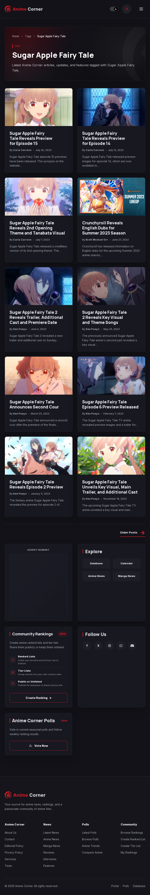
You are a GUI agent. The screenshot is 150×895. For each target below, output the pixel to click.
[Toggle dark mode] (114, 9)
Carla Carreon (22, 150)
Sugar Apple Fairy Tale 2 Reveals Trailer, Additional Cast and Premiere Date (36, 317)
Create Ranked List (133, 839)
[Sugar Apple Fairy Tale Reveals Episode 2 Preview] (38, 456)
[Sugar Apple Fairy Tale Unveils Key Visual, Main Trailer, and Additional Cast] (111, 456)
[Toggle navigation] (141, 9)
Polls (126, 886)
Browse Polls (90, 839)
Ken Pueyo (20, 329)
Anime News (96, 576)
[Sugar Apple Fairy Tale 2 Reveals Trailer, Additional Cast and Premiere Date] (38, 286)
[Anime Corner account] (126, 8)
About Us (10, 832)
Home (15, 36)
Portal (115, 886)
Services (10, 859)
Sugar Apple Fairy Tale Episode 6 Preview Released (110, 404)
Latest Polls (89, 832)
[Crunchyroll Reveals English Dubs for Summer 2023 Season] (111, 197)
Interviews (49, 859)
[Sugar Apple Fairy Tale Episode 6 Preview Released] (111, 376)
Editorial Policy (14, 845)
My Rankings (129, 852)
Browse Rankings (132, 832)
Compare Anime (92, 852)
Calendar (127, 563)
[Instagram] (109, 645)
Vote (64, 720)
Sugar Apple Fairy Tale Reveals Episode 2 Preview (36, 484)
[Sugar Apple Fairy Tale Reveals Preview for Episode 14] (111, 107)
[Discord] (132, 645)
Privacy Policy (14, 852)
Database (96, 563)
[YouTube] (121, 645)
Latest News (51, 832)
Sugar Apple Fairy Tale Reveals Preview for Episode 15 (31, 138)
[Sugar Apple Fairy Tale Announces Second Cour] (38, 376)
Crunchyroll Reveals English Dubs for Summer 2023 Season (104, 227)
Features (48, 865)
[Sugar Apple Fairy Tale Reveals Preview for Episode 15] (38, 107)
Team (8, 865)
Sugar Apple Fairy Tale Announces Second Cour (34, 404)
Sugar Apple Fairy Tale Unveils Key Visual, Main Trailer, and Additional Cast (110, 487)
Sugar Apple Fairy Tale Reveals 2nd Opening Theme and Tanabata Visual (37, 227)
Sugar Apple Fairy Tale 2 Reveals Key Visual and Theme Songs (104, 317)
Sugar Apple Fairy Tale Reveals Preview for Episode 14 (103, 138)
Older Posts (132, 533)
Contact (10, 839)
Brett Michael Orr (97, 239)
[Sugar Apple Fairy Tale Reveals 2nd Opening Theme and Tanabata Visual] (38, 197)
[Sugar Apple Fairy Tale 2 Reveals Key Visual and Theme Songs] (111, 286)
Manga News (126, 576)
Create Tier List (130, 845)
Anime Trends (91, 845)
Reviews (48, 852)
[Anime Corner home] (24, 9)
